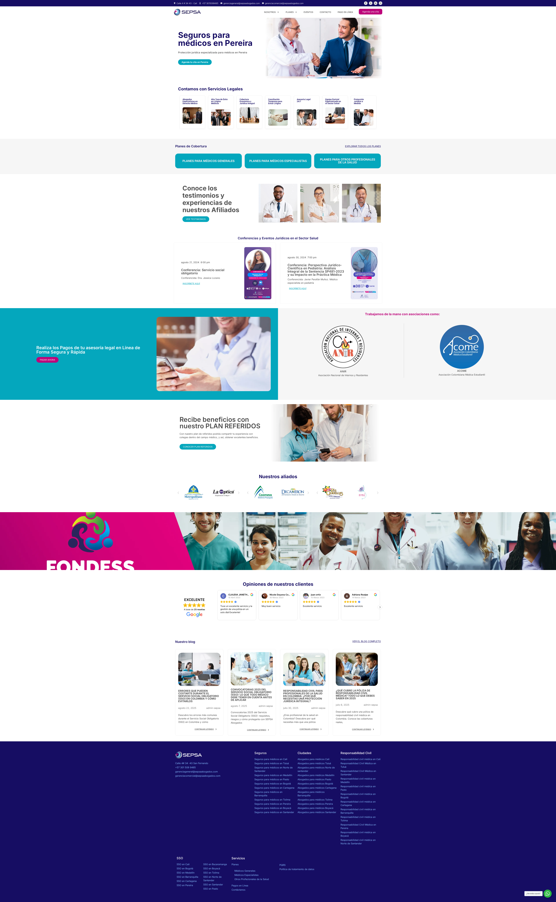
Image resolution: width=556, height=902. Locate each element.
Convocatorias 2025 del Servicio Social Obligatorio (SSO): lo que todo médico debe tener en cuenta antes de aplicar (251, 694)
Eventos (308, 12)
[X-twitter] (370, 3)
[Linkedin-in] (375, 3)
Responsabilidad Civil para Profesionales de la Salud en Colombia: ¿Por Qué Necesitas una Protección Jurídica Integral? (303, 696)
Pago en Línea (345, 12)
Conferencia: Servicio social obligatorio (202, 271)
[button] (178, 492)
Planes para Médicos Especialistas (278, 161)
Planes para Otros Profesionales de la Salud (347, 161)
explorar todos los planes (363, 146)
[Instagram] (380, 3)
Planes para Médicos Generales (208, 161)
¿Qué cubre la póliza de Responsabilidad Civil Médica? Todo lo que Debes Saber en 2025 (355, 694)
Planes (290, 12)
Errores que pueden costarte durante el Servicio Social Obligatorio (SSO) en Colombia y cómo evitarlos (198, 696)
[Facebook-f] (365, 3)
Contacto (325, 12)
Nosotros (270, 12)
